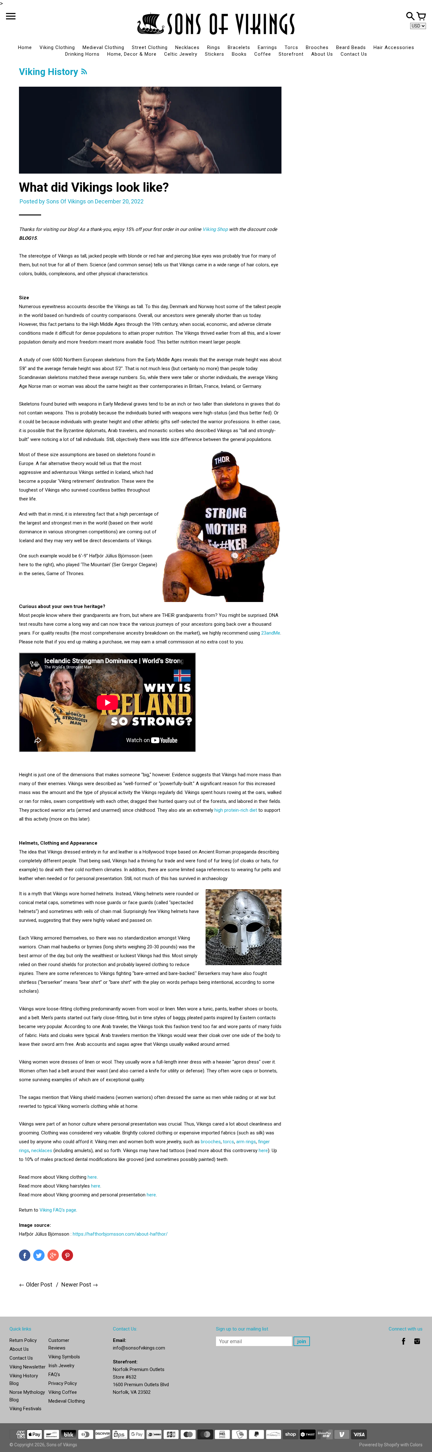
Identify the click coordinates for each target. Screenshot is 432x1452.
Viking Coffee (62, 1392)
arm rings (246, 1142)
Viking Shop (215, 229)
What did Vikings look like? (94, 187)
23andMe (270, 633)
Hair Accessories (393, 47)
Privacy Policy (62, 1383)
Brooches (317, 47)
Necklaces (187, 47)
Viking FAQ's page (58, 1210)
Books (239, 54)
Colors (416, 1444)
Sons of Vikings (61, 1444)
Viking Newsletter (27, 1367)
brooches (211, 1142)
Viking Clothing (57, 47)
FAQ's (54, 1374)
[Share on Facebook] (24, 1255)
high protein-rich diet (235, 810)
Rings (213, 47)
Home (25, 47)
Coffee (262, 54)
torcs (228, 1142)
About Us (322, 54)
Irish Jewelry (61, 1365)
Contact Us (354, 54)
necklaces (41, 1150)
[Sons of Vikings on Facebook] (403, 1346)
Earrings (267, 47)
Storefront (291, 54)
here (263, 1150)
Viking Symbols (64, 1357)
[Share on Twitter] (39, 1255)
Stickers (214, 54)
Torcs (291, 47)
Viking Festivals (25, 1409)
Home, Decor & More (132, 54)
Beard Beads (351, 47)
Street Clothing (150, 47)
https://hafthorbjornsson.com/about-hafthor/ (120, 1234)
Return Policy (23, 1340)
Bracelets (239, 47)
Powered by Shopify (379, 1444)
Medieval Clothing (103, 47)
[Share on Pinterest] (67, 1255)
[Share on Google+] (53, 1255)
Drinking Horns (82, 54)
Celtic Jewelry (180, 54)
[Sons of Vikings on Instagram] (417, 1346)
